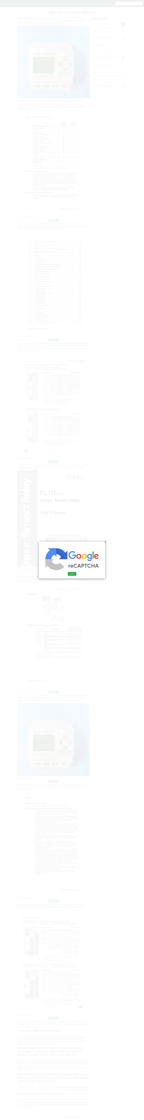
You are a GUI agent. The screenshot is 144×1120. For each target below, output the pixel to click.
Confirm (72, 574)
